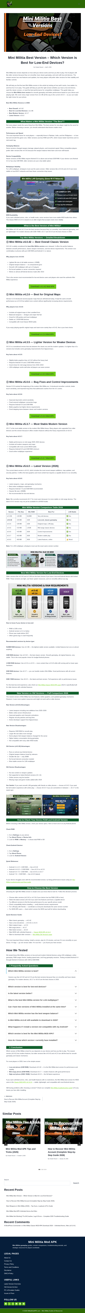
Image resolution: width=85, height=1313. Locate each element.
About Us (7, 1258)
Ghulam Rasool (39, 67)
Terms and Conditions (11, 1267)
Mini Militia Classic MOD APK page (49, 685)
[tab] (39, 1169)
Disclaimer (7, 1270)
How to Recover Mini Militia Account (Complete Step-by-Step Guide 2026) (22, 1099)
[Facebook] (5, 1303)
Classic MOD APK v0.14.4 (42, 932)
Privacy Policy (9, 1264)
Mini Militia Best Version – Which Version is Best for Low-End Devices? (29, 1196)
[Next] (79, 1143)
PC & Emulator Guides (12, 1290)
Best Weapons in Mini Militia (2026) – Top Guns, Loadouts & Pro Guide (29, 1206)
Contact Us (8, 1261)
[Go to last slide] (5, 1143)
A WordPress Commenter (12, 1225)
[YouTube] (16, 1303)
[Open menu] (79, 4)
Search (6, 1179)
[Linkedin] (20, 1303)
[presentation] (21, 1131)
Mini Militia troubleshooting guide (61, 1088)
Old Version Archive (11, 1287)
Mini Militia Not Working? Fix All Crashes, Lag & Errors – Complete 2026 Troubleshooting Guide (37, 1216)
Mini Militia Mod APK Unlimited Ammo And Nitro (21, 1211)
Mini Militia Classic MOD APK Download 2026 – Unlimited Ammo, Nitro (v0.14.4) (49, 1225)
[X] (9, 1303)
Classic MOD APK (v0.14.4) (23, 1082)
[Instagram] (12, 1303)
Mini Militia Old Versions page (42, 934)
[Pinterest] (23, 1303)
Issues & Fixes (9, 1293)
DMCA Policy (8, 1273)
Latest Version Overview (12, 1284)
